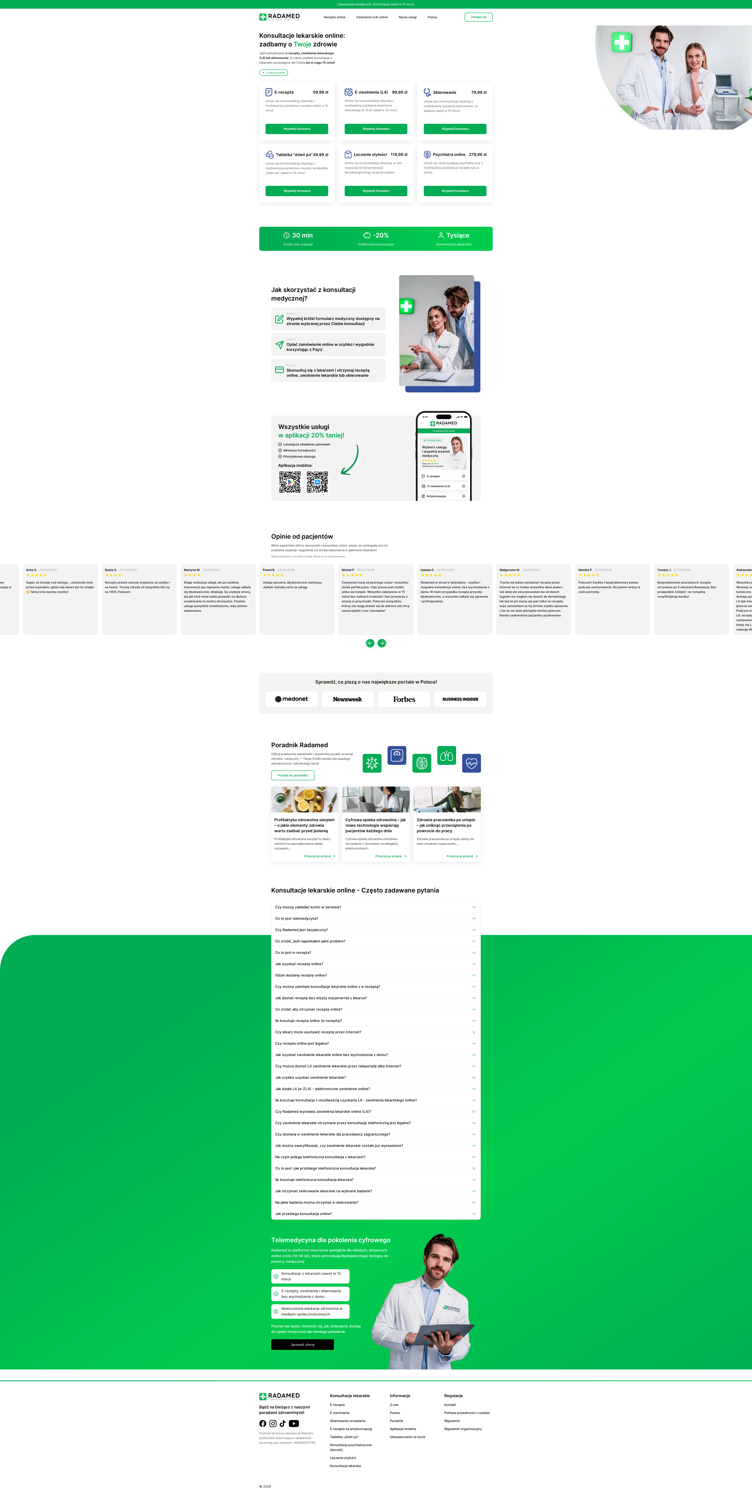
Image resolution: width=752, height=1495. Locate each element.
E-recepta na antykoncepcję (351, 1429)
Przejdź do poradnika (293, 775)
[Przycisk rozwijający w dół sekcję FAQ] (474, 907)
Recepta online (334, 17)
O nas (394, 1405)
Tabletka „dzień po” (344, 1437)
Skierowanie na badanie (347, 1421)
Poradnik (396, 1421)
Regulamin (452, 1421)
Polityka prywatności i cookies (467, 1413)
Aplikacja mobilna (403, 1429)
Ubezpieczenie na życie (407, 1437)
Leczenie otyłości (343, 1458)
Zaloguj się (478, 17)
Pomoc (432, 17)
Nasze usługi (408, 17)
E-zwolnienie (339, 1413)
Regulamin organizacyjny (463, 1429)
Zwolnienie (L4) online (372, 17)
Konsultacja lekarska (345, 1466)
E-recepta (337, 1405)
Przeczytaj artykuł (317, 856)
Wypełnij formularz (297, 129)
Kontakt (450, 1405)
